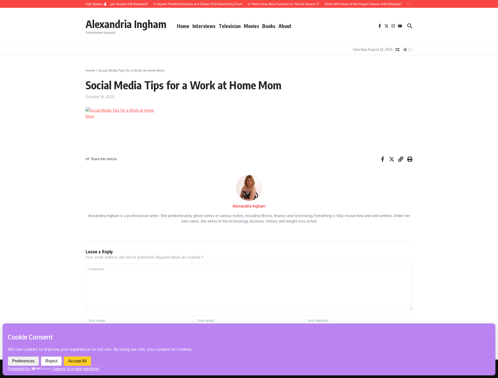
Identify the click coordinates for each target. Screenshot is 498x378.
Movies (251, 26)
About (285, 26)
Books (268, 26)
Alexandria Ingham (126, 23)
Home (183, 26)
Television (230, 26)
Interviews (204, 26)
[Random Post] (397, 50)
